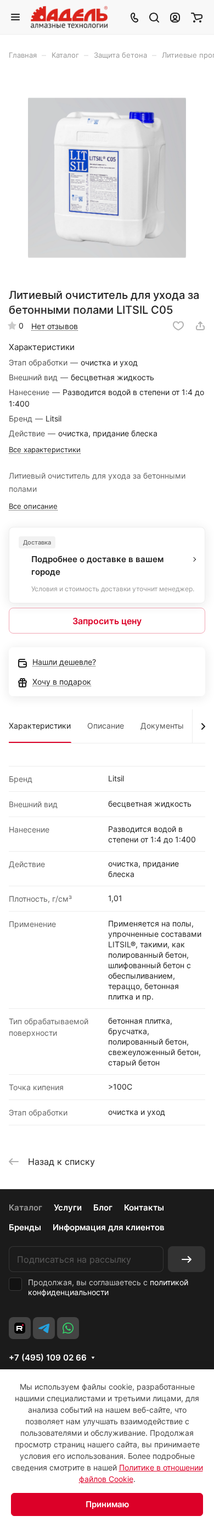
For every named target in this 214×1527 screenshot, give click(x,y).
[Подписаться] (186, 1259)
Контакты (144, 1207)
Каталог (25, 1207)
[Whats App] (68, 1328)
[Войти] (175, 17)
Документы (162, 725)
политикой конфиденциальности (108, 1287)
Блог (102, 1207)
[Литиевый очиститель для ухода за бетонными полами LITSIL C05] (107, 177)
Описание (105, 725)
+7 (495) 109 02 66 (48, 1358)
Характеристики (40, 725)
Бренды (25, 1227)
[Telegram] (44, 1328)
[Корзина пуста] (196, 17)
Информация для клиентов (109, 1227)
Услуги (68, 1207)
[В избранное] (178, 325)
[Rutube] (20, 1328)
